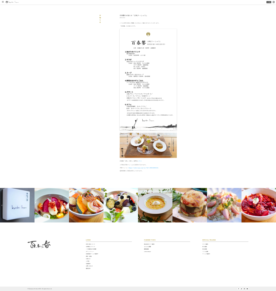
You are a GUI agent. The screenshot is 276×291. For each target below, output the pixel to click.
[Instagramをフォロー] (244, 289)
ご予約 (268, 2)
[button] (274, 205)
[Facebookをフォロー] (238, 289)
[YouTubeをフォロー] (247, 289)
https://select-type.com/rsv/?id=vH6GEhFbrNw (143, 168)
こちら (140, 161)
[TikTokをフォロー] (241, 289)
